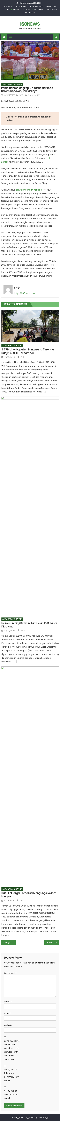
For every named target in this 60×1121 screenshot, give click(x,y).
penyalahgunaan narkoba (29, 189)
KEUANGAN (38, 9)
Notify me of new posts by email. (10, 1094)
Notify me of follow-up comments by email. (11, 1075)
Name (8, 1001)
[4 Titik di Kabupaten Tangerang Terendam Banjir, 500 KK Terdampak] (30, 326)
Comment (10, 973)
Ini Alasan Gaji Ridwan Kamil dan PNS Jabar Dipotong (29, 624)
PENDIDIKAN (51, 6)
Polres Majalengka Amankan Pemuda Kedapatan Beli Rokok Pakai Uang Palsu (53, 942)
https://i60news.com (25, 293)
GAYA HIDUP (52, 9)
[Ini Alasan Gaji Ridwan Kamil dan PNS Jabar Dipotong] (30, 506)
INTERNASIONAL (36, 6)
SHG (21, 95)
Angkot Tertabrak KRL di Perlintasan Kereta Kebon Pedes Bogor (10, 942)
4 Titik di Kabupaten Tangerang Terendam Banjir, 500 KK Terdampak (29, 351)
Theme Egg (43, 1117)
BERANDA (8, 6)
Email (7, 1013)
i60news (30, 24)
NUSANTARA (21, 6)
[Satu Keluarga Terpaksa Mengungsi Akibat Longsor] (30, 776)
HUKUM (16, 9)
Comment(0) (34, 95)
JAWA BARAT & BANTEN (12, 84)
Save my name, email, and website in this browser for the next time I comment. (12, 1050)
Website (8, 1025)
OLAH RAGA (30, 12)
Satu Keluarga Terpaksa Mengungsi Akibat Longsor (28, 894)
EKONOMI (26, 9)
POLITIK (6, 9)
